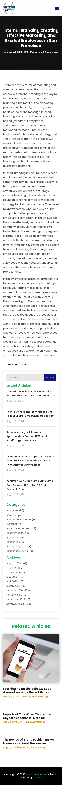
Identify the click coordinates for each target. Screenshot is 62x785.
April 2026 (12, 581)
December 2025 (15, 599)
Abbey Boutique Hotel (18, 519)
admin (11, 52)
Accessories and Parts (19, 528)
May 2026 (12, 577)
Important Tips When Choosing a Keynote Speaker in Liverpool (27, 716)
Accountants (13, 537)
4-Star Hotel (13, 510)
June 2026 (12, 572)
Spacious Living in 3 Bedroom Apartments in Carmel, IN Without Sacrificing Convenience (26, 436)
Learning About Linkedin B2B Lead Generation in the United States (27, 690)
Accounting (13, 542)
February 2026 (14, 590)
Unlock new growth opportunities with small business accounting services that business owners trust (30, 460)
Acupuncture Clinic (17, 551)
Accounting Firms (16, 546)
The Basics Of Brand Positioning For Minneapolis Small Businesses (28, 741)
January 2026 (14, 595)
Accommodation (16, 533)
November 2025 (15, 603)
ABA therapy (13, 515)
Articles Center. (37, 774)
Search (50, 377)
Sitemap (38, 777)
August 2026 (13, 563)
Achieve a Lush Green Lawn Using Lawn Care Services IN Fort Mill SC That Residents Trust (29, 485)
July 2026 (11, 568)
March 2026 (13, 586)
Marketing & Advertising (44, 52)
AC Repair (12, 524)
